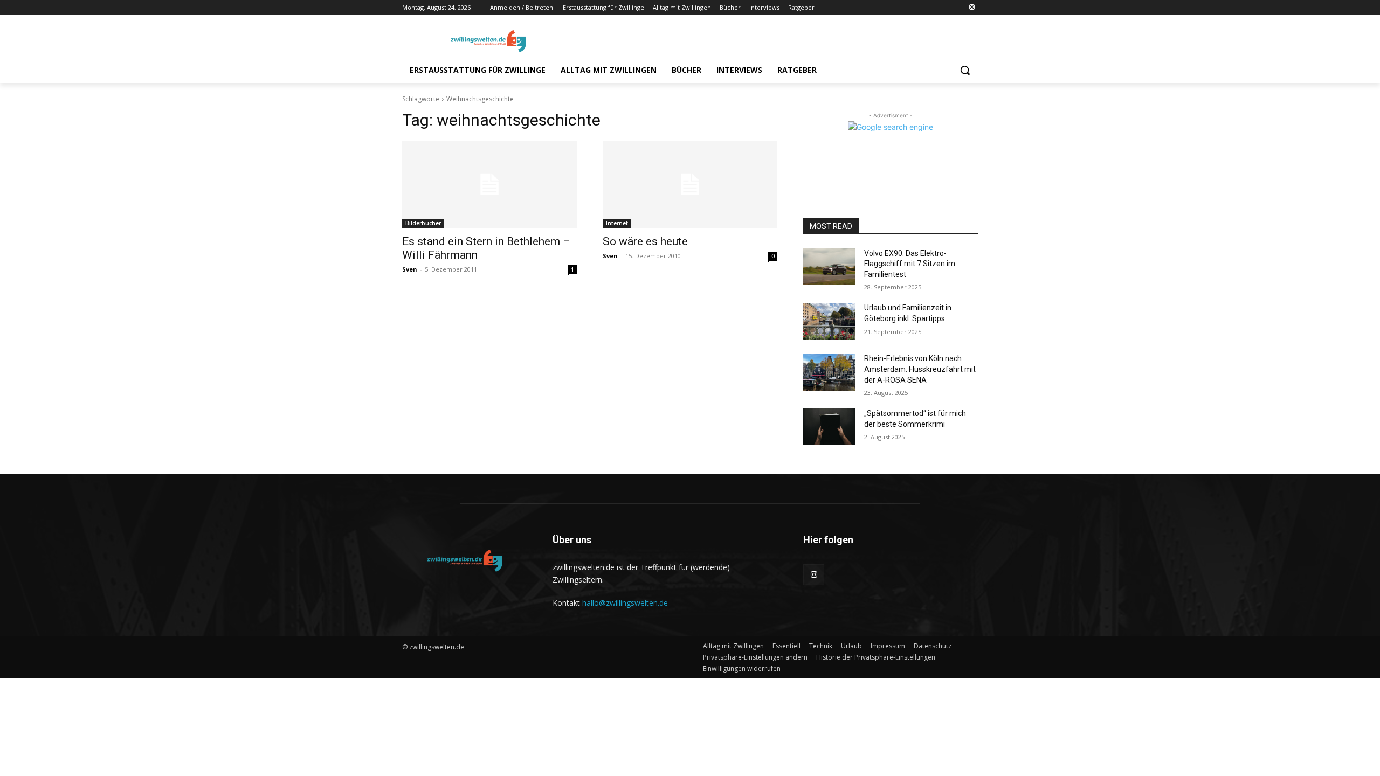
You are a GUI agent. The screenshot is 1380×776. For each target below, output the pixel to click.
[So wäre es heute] (690, 184)
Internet (617, 223)
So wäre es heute (645, 241)
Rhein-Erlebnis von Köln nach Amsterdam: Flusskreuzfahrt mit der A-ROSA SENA (920, 369)
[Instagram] (971, 8)
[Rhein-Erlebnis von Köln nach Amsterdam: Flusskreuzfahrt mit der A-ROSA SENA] (829, 372)
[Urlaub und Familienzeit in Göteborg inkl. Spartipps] (829, 321)
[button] (965, 70)
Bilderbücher (423, 223)
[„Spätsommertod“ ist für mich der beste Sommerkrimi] (829, 426)
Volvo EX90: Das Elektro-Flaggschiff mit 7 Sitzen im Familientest (909, 264)
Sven (409, 269)
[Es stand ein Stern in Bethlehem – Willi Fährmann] (489, 184)
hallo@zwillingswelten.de (625, 603)
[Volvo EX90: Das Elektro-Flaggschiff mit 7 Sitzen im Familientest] (829, 266)
